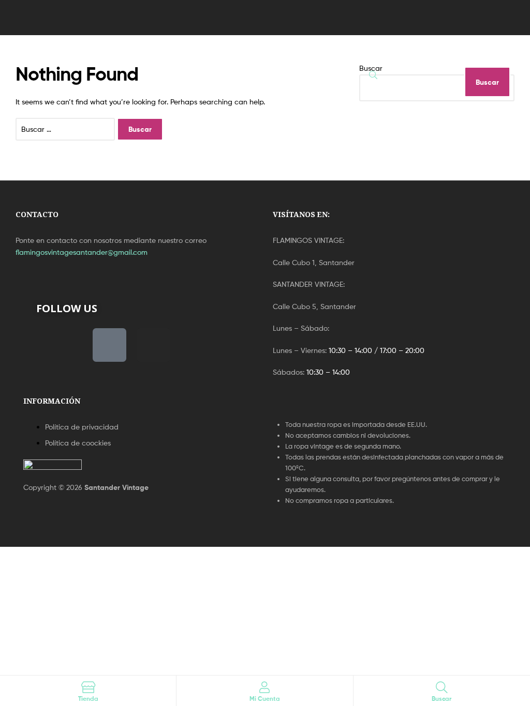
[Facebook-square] (109, 345)
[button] (50, 17)
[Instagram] (153, 345)
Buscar (370, 68)
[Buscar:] (66, 129)
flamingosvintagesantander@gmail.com (82, 252)
